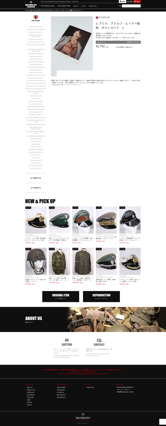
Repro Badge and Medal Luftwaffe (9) (36, 124)
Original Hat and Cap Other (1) (36, 54)
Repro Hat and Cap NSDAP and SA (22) (36, 89)
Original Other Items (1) (36, 70)
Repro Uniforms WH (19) (35, 72)
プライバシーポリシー (123, 389)
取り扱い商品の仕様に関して (125, 387)
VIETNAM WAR (61, 390)
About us (75, 6)
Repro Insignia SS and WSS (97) (35, 109)
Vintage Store (93, 6)
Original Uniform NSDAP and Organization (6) (35, 35)
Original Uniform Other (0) (36, 39)
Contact (83, 6)
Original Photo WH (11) (36, 59)
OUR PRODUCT (31, 395)
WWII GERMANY (61, 387)
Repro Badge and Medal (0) (36, 165)
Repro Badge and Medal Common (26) (36, 117)
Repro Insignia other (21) (35, 112)
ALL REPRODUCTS (36, 188)
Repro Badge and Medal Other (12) (36, 136)
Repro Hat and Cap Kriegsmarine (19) (36, 83)
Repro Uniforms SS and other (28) (36, 75)
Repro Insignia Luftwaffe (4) (35, 104)
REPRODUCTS (30, 392)
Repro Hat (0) (35, 157)
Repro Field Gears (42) (36, 96)
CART (137, 1)
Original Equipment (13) (35, 56)
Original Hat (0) (36, 144)
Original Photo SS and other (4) (36, 62)
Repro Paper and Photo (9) (36, 115)
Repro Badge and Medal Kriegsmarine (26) (35, 128)
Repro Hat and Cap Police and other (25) (36, 92)
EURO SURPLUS (61, 395)
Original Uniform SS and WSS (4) (36, 29)
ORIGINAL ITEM (31, 390)
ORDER (29, 400)
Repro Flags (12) (35, 98)
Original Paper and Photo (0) (35, 152)
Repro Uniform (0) (36, 155)
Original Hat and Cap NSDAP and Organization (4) (35, 50)
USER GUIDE (30, 397)
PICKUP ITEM (90, 387)
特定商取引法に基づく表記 (125, 392)
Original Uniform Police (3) (36, 32)
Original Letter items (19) (35, 64)
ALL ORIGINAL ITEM (36, 178)
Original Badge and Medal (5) (36, 149)
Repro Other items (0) (36, 168)
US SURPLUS (60, 392)
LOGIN (129, 1)
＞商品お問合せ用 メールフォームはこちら (66, 85)
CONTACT (29, 405)
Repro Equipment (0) (35, 160)
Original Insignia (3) (36, 147)
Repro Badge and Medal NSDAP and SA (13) (35, 132)
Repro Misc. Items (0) (36, 139)
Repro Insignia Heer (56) (35, 101)
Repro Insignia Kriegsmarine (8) (35, 106)
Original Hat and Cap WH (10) (36, 42)
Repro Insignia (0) (36, 163)
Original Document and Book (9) (35, 67)
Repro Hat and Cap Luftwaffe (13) (36, 81)
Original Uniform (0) (36, 141)
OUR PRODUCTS (61, 397)
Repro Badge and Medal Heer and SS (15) (36, 121)
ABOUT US (29, 387)
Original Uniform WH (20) (35, 27)
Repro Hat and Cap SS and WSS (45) (36, 86)
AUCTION (29, 402)
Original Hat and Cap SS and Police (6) (36, 45)
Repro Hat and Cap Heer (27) (36, 78)
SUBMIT (123, 1)
